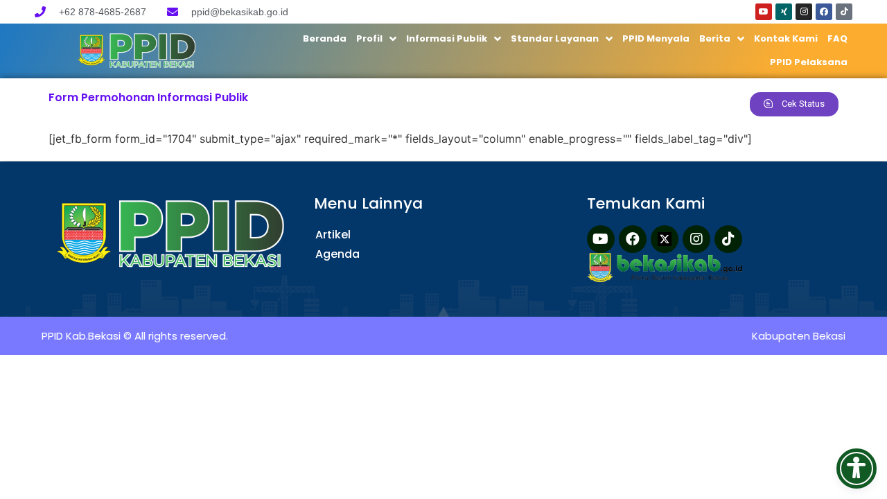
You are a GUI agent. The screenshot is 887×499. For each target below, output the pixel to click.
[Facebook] (824, 11)
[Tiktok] (844, 11)
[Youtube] (763, 11)
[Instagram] (804, 11)
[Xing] (783, 11)
